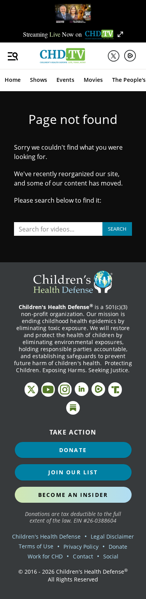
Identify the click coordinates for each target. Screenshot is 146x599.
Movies (93, 79)
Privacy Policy (81, 546)
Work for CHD (45, 556)
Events (65, 79)
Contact (83, 556)
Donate (73, 450)
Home (13, 79)
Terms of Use (36, 546)
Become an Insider (73, 494)
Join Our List (73, 472)
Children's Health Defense (46, 536)
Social (110, 556)
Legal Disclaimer (112, 536)
